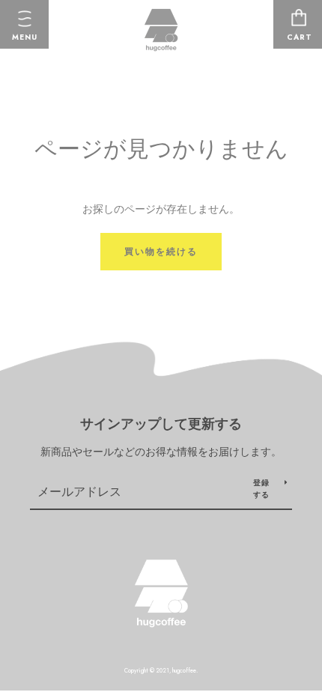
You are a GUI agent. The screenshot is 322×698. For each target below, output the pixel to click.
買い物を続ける (161, 251)
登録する (261, 489)
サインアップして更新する (161, 423)
